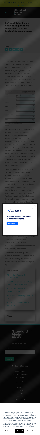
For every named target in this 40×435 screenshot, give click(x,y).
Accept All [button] (20, 431)
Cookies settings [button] (9, 431)
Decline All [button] (30, 431)
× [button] (35, 407)
